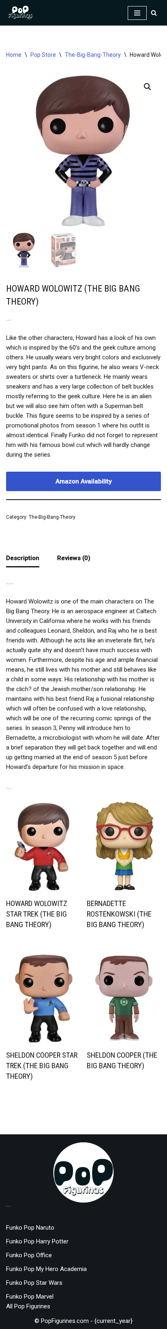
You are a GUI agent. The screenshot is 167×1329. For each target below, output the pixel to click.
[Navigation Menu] (137, 13)
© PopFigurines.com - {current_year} (83, 1321)
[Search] (154, 13)
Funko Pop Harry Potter (37, 1241)
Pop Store (43, 55)
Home (13, 55)
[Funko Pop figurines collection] (20, 13)
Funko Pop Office (29, 1255)
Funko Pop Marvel (30, 1296)
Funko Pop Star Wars (34, 1282)
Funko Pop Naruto (30, 1227)
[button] (147, 86)
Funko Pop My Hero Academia (46, 1269)
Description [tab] (22, 558)
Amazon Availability (83, 481)
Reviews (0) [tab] (73, 558)
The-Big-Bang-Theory (93, 55)
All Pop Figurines (28, 1306)
